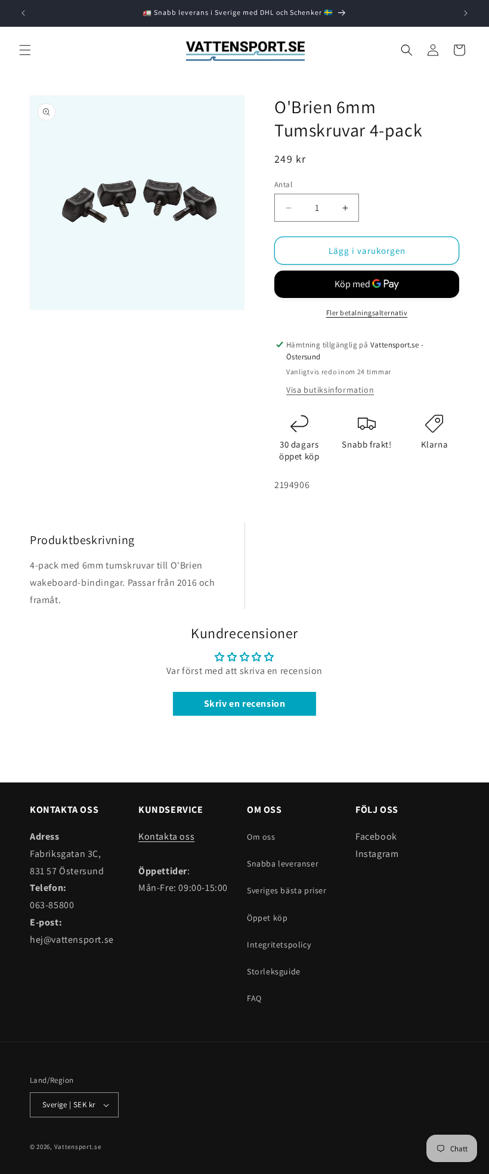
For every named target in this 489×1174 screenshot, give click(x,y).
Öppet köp (267, 917)
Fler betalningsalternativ (367, 312)
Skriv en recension (245, 703)
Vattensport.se (77, 1146)
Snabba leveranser (282, 863)
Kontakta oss (166, 836)
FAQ (254, 998)
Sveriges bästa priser (287, 890)
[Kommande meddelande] (466, 13)
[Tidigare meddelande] (23, 13)
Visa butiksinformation (330, 389)
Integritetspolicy (279, 944)
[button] (25, 50)
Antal (283, 184)
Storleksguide (274, 971)
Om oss (261, 836)
